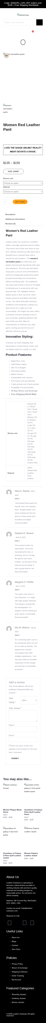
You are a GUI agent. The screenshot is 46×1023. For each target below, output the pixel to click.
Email (11, 735)
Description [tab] (10, 214)
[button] (23, 42)
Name (12, 725)
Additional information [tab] (15, 219)
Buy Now (20, 202)
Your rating (12, 700)
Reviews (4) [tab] (10, 224)
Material (6, 187)
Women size (8, 178)
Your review (15, 708)
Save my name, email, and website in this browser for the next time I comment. (23, 749)
